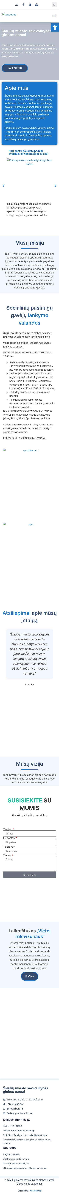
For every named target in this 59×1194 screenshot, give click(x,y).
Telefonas (9, 846)
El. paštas (9, 838)
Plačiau (29, 976)
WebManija (35, 1190)
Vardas (7, 829)
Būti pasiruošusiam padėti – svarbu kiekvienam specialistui (28, 152)
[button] (54, 4)
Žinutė (7, 855)
